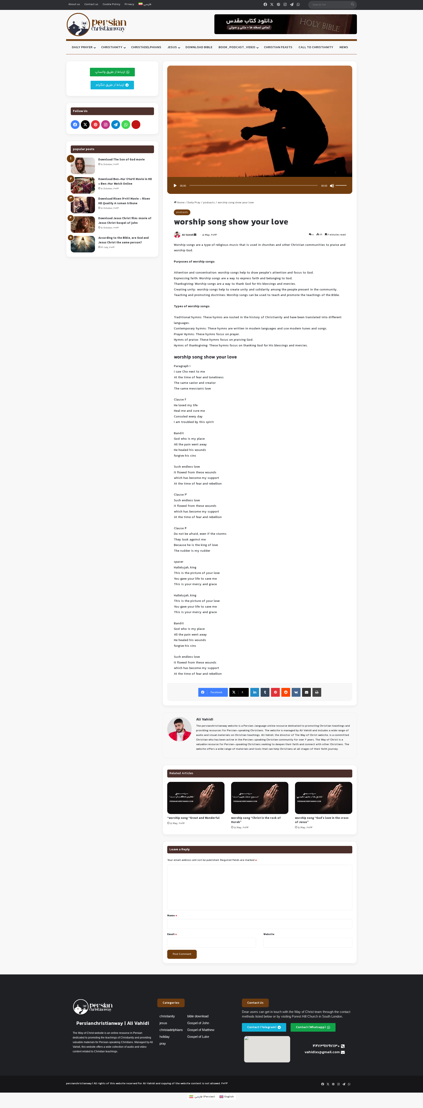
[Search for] (352, 5)
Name (172, 915)
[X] (272, 5)
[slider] (342, 181)
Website (268, 934)
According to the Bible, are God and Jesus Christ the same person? (123, 240)
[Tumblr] (265, 692)
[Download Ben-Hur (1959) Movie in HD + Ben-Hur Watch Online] (83, 185)
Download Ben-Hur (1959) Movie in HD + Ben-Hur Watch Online (125, 181)
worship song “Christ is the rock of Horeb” (256, 820)
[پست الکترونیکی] (136, 124)
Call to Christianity (316, 47)
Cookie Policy (111, 4)
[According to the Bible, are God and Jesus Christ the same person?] (83, 244)
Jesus (172, 47)
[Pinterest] (278, 5)
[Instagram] (285, 5)
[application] (259, 186)
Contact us (91, 4)
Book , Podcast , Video (237, 47)
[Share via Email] (306, 692)
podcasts (209, 202)
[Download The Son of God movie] (83, 166)
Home (180, 202)
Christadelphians (146, 47)
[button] (171, 1003)
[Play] (175, 186)
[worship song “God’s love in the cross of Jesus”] (323, 798)
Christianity (111, 47)
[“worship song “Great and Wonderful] (195, 798)
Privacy (129, 4)
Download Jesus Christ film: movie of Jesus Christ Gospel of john (124, 221)
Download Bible (199, 47)
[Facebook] (265, 5)
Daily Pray (193, 202)
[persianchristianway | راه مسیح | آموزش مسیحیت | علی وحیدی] (96, 24)
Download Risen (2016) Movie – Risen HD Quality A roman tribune (124, 201)
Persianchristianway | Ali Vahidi (112, 1024)
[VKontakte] (296, 692)
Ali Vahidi (187, 235)
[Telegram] (291, 5)
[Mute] (332, 186)
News (344, 47)
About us (74, 4)
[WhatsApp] (298, 5)
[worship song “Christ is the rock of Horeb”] (259, 798)
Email (172, 934)
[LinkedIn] (254, 692)
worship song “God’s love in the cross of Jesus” (322, 820)
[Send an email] (195, 235)
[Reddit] (285, 692)
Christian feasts (278, 47)
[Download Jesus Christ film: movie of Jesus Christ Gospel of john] (83, 224)
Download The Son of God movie (121, 159)
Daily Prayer (82, 47)
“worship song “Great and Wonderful (193, 818)
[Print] (316, 692)
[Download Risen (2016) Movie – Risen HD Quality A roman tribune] (83, 205)
